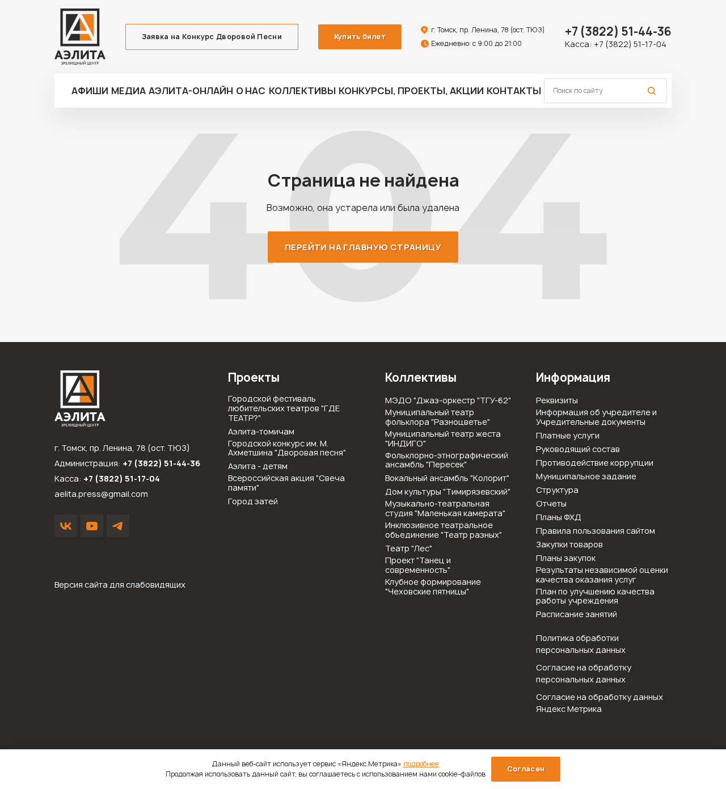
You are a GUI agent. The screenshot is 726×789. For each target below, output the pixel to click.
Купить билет (360, 36)
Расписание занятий (576, 614)
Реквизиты (557, 401)
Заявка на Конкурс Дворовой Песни (212, 36)
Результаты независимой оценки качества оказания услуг (602, 575)
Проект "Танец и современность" (418, 565)
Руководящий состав (578, 449)
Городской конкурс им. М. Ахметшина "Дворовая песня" (287, 448)
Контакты (514, 91)
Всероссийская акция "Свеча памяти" (286, 483)
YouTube (92, 525)
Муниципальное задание (586, 477)
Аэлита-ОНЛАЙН (191, 91)
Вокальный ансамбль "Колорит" (447, 478)
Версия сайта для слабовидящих (119, 584)
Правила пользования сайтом (595, 531)
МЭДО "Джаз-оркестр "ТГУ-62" (448, 401)
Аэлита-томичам (261, 432)
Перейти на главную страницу (363, 247)
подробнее (421, 764)
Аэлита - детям (258, 466)
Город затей (253, 502)
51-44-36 (618, 31)
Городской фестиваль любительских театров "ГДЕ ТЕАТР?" (284, 408)
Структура (557, 490)
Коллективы (302, 91)
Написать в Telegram (118, 525)
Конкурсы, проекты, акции (411, 91)
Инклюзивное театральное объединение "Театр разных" (443, 530)
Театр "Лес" (408, 549)
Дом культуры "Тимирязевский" (447, 492)
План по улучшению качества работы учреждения (595, 596)
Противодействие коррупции (594, 463)
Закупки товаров (569, 545)
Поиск (652, 91)
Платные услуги (568, 436)
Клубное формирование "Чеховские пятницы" (433, 587)
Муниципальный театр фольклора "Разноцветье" (437, 417)
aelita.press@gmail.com (101, 493)
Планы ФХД (558, 517)
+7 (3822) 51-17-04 (630, 44)
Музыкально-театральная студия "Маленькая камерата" (445, 508)
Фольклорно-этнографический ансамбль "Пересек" (446, 460)
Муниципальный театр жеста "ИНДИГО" (443, 439)
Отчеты (551, 504)
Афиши (89, 91)
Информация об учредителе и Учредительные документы (596, 417)
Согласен (526, 769)
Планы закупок (566, 558)
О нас (250, 91)
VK (65, 525)
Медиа (128, 91)
